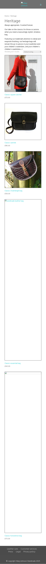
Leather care (12, 549)
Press (10, 551)
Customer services (29, 549)
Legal (18, 551)
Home (7, 16)
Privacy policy (29, 551)
